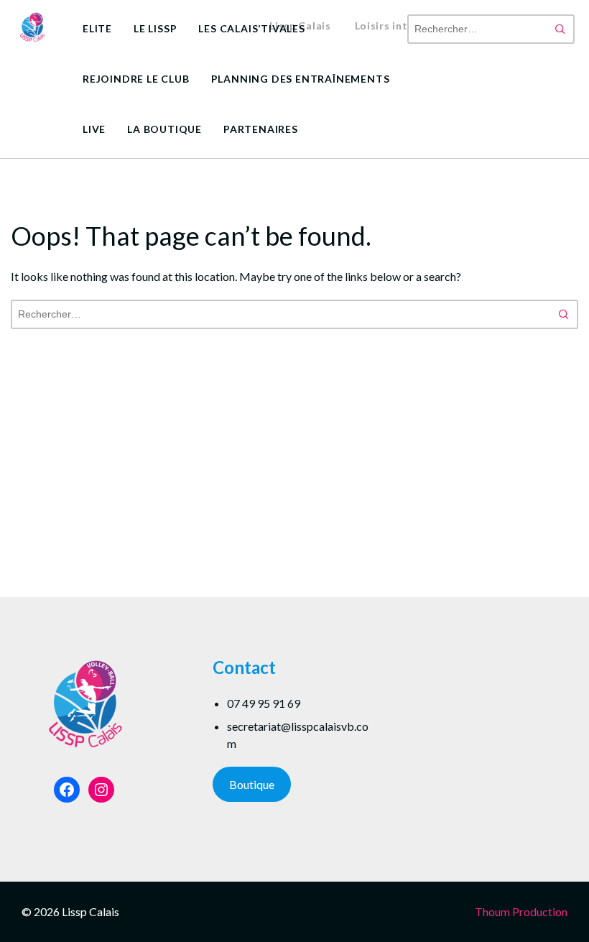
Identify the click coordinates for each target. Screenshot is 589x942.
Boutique (251, 784)
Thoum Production (521, 911)
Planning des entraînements (300, 79)
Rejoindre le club (136, 79)
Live (94, 129)
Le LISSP (155, 28)
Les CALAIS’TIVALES (251, 28)
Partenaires (260, 129)
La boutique (164, 129)
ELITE (97, 28)
